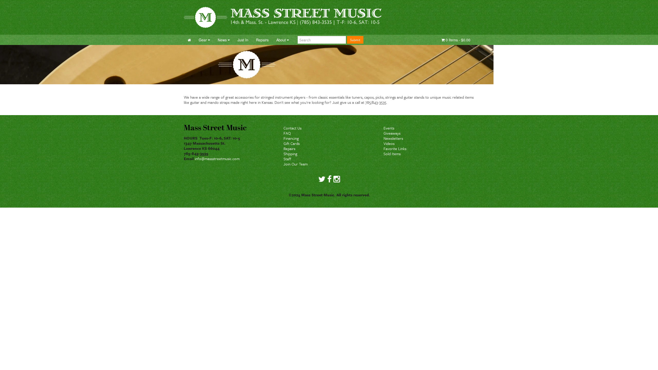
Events (388, 128)
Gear (203, 39)
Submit (355, 39)
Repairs (289, 148)
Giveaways (391, 133)
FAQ (287, 133)
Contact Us (292, 128)
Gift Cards (292, 143)
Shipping (290, 153)
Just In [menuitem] (242, 39)
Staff (287, 159)
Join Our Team (296, 164)
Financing (291, 138)
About (281, 39)
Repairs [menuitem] (262, 39)
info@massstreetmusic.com (217, 158)
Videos (389, 143)
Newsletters (393, 138)
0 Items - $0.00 (457, 39)
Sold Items (392, 153)
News (223, 39)
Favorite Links (394, 148)
